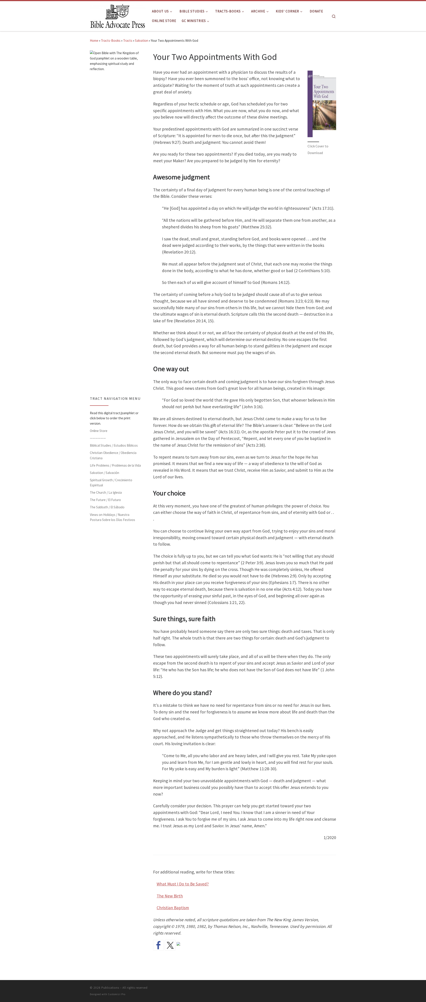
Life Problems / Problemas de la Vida (115, 465)
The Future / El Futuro (105, 500)
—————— (98, 438)
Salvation (141, 40)
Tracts (127, 40)
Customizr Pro (116, 994)
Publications (110, 988)
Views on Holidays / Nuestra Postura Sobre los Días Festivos (112, 517)
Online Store (98, 431)
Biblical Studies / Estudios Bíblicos (114, 445)
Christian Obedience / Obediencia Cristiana (113, 455)
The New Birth (170, 896)
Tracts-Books (110, 40)
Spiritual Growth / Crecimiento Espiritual (111, 482)
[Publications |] (117, 15)
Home (94, 40)
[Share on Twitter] (170, 945)
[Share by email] (182, 947)
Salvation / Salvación (104, 473)
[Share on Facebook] (158, 945)
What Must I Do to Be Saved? (183, 884)
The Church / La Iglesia (106, 492)
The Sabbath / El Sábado (107, 507)
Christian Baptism (173, 907)
